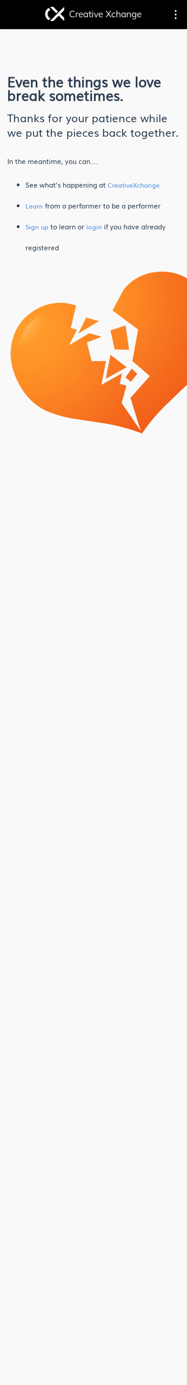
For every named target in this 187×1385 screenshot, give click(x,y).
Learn (34, 205)
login (94, 226)
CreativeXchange (134, 184)
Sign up (37, 226)
